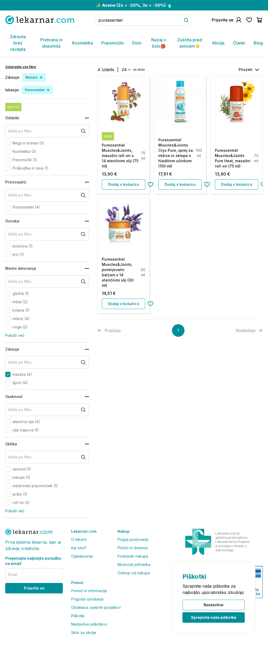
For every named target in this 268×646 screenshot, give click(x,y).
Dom (136, 43)
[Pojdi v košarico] (259, 20)
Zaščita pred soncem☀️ (189, 43)
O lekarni (79, 539)
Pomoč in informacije (89, 590)
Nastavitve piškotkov (89, 624)
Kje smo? (79, 548)
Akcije (218, 43)
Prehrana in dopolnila (51, 43)
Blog (258, 43)
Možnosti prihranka (134, 564)
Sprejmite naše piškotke (213, 617)
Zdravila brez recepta (18, 43)
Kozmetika (82, 43)
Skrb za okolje (83, 632)
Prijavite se (34, 588)
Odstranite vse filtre (20, 67)
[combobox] (126, 69)
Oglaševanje (82, 556)
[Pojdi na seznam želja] (249, 20)
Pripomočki (112, 43)
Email (12, 574)
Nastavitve (214, 605)
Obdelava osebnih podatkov (96, 607)
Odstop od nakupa (134, 573)
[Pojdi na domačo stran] (39, 19)
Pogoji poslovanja (133, 539)
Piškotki (78, 616)
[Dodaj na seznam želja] (150, 184)
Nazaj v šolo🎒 (158, 43)
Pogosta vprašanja (87, 599)
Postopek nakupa (133, 556)
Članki (239, 43)
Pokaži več (15, 335)
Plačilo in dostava (133, 548)
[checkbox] (7, 143)
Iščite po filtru (19, 131)
